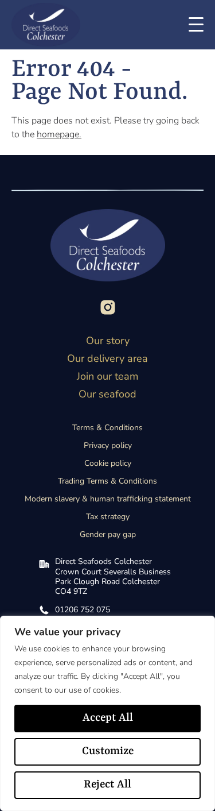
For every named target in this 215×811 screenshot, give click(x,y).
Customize (108, 751)
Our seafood (107, 394)
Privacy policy (108, 445)
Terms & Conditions (107, 427)
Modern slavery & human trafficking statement (108, 498)
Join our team (107, 376)
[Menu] (193, 24)
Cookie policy (107, 463)
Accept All (108, 718)
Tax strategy (108, 516)
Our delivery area (107, 358)
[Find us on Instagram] (107, 307)
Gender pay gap (108, 534)
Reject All (107, 784)
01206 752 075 (82, 610)
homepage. (59, 134)
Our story (108, 340)
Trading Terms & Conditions (107, 481)
